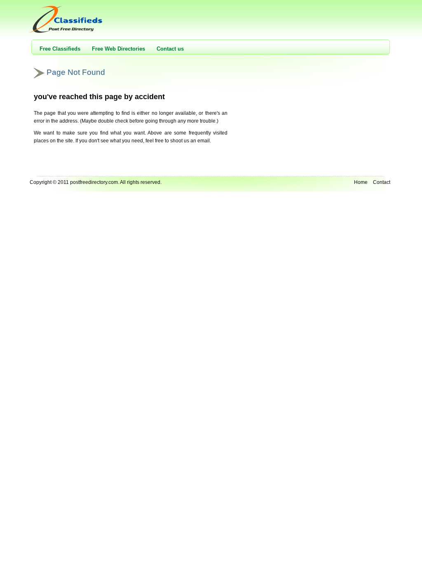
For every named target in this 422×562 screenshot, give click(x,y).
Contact (381, 182)
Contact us (170, 49)
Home (361, 182)
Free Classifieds (60, 49)
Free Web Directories (118, 49)
